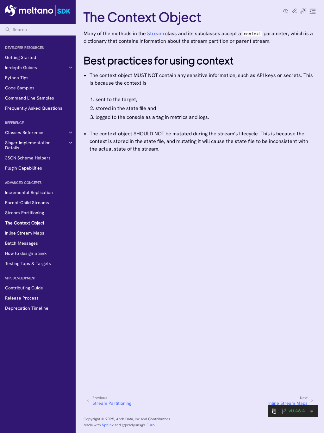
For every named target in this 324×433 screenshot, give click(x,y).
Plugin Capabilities (23, 168)
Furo (150, 425)
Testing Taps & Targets (28, 263)
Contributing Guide (24, 288)
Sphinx (108, 425)
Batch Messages (21, 243)
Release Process (22, 298)
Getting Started (20, 57)
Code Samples (19, 88)
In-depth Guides (21, 67)
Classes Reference (24, 132)
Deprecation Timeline (26, 308)
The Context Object (24, 223)
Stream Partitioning (24, 213)
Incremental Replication (29, 192)
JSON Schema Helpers (28, 158)
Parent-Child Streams (27, 202)
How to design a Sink (26, 253)
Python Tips (16, 78)
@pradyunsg (132, 425)
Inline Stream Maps (24, 233)
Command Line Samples (29, 98)
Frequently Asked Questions (33, 108)
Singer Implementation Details (28, 145)
